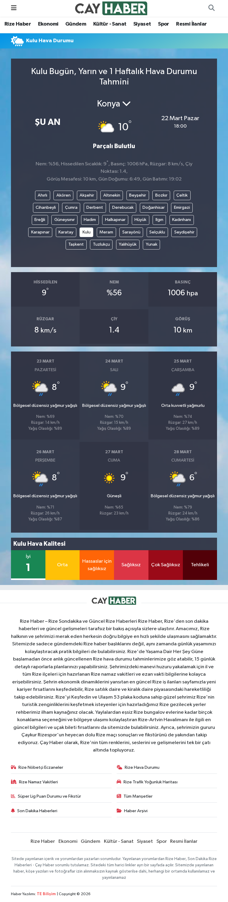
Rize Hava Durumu (142, 767)
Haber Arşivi (136, 811)
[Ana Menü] (14, 8)
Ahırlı (42, 195)
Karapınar (40, 232)
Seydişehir (184, 232)
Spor (163, 24)
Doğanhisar (153, 207)
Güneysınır (64, 219)
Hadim (90, 219)
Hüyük (140, 219)
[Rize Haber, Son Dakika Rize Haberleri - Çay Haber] (111, 8)
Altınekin (111, 195)
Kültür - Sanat (109, 24)
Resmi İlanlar (191, 24)
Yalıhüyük (128, 244)
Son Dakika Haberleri (37, 811)
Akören (63, 195)
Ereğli (39, 219)
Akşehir (87, 195)
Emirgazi (182, 207)
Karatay (65, 232)
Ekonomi (48, 24)
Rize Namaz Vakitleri (38, 782)
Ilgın (159, 219)
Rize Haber (17, 24)
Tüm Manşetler (138, 796)
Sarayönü (131, 232)
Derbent (94, 207)
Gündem (75, 24)
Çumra (71, 207)
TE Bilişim (46, 894)
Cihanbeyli (46, 207)
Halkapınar (115, 219)
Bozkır (161, 195)
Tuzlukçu (101, 244)
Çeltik (182, 195)
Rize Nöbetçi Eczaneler (40, 767)
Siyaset (142, 24)
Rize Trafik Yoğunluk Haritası (151, 782)
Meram (106, 232)
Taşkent (76, 244)
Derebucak (123, 207)
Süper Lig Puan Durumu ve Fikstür (49, 796)
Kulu (87, 232)
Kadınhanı (181, 219)
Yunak (151, 244)
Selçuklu (157, 232)
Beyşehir (137, 195)
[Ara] (211, 8)
